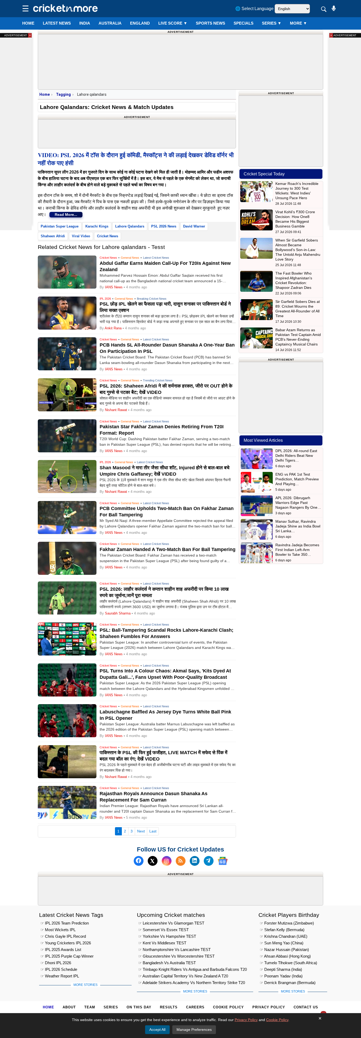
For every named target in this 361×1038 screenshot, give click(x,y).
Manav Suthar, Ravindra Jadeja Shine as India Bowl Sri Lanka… (297, 526)
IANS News (114, 287)
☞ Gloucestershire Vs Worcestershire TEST (176, 956)
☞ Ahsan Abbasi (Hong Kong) (285, 956)
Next (141, 831)
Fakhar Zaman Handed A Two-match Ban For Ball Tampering (167, 549)
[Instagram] (167, 861)
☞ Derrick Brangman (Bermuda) (288, 982)
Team (89, 1007)
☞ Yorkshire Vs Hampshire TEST (167, 936)
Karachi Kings (96, 226)
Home (28, 23)
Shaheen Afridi (53, 236)
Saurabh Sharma (118, 613)
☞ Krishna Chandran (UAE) (283, 936)
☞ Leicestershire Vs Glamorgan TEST (171, 923)
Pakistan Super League (59, 226)
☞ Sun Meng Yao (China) (281, 943)
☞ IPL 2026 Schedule (58, 969)
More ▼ (298, 23)
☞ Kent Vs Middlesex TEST (162, 943)
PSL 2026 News (163, 226)
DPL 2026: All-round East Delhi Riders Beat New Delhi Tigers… (296, 455)
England (140, 23)
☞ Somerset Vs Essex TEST (163, 929)
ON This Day (139, 1007)
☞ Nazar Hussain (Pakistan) (284, 949)
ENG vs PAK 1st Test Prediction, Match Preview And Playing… (297, 479)
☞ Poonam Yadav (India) (281, 976)
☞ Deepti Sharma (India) (281, 969)
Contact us (306, 1007)
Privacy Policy (268, 1007)
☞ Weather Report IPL (59, 976)
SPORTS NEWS (210, 23)
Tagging (63, 94)
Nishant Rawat (116, 410)
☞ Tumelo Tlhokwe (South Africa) (288, 962)
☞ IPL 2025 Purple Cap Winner (67, 956)
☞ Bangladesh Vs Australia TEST (167, 962)
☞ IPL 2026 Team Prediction (64, 923)
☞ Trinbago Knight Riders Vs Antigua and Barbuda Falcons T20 (192, 969)
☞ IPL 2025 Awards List (60, 949)
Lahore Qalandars (129, 226)
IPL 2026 (105, 298)
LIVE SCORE (172, 23)
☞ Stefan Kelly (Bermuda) (282, 929)
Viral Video (81, 236)
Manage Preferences (194, 1029)
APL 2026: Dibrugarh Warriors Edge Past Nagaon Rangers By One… (298, 502)
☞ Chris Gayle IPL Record (63, 936)
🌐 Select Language (254, 8)
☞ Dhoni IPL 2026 (55, 962)
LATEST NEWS (57, 23)
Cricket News (107, 236)
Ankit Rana (113, 328)
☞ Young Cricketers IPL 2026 (65, 943)
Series (271, 23)
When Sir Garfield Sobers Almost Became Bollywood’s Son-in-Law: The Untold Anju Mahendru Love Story (297, 249)
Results (169, 1007)
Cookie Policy (228, 1007)
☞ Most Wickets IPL (58, 929)
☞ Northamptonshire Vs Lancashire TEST (174, 949)
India (84, 23)
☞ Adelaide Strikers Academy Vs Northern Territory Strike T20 (191, 982)
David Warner (194, 226)
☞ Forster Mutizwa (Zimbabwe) (287, 923)
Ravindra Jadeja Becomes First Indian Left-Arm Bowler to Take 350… (297, 550)
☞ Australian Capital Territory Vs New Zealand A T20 (183, 976)
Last (152, 831)
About (69, 1007)
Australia (110, 23)
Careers (195, 1007)
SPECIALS (243, 23)
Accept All (157, 1029)
